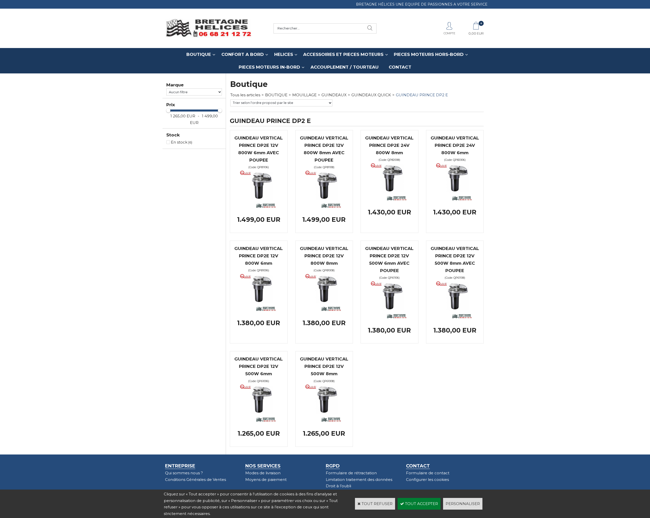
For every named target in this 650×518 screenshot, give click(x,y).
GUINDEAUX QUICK (371, 94)
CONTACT (400, 67)
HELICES (283, 54)
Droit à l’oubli (338, 485)
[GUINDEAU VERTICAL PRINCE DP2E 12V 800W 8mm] (324, 310)
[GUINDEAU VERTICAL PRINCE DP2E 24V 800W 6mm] (455, 199)
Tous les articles (245, 94)
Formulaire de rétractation (351, 472)
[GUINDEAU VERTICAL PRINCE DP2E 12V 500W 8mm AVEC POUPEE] (455, 317)
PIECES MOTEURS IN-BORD (269, 67)
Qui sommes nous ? (184, 472)
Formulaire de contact (427, 472)
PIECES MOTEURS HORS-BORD (429, 54)
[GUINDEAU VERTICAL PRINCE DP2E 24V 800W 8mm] (389, 199)
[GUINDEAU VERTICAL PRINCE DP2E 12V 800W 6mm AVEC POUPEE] (259, 207)
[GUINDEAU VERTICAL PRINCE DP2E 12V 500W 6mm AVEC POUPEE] (389, 317)
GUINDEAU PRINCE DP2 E (422, 94)
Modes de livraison (263, 472)
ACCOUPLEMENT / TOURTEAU (345, 67)
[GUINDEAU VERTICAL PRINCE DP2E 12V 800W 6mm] (259, 310)
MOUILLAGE (304, 94)
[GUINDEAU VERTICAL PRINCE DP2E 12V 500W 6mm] (259, 421)
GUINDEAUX (334, 94)
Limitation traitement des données (359, 479)
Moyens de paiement (266, 479)
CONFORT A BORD (242, 54)
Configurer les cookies (427, 479)
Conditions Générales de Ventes (195, 479)
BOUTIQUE (198, 54)
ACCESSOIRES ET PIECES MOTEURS (343, 54)
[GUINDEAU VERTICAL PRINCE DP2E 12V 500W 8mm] (324, 421)
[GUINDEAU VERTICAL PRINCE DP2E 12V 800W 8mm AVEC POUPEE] (324, 207)
